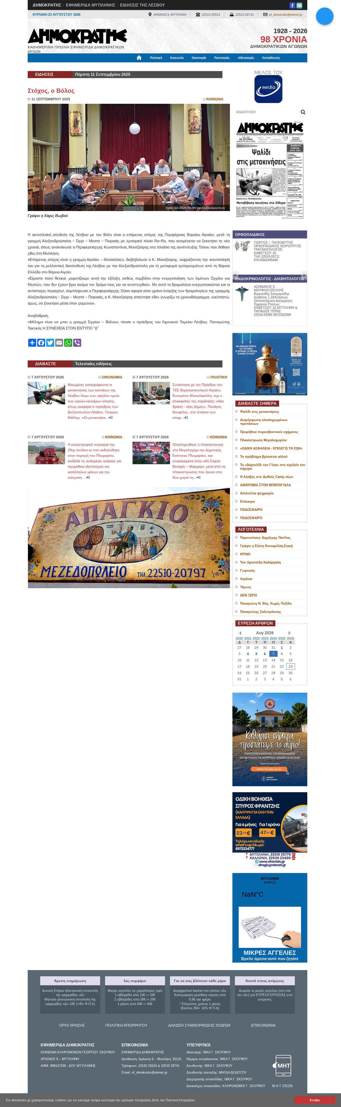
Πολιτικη (218, 377)
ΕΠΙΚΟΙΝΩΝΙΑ (263, 1025)
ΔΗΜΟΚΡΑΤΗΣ (47, 5)
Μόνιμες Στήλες (42, 66)
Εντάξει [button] (315, 1100)
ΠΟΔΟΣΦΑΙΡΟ (251, 510)
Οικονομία (199, 58)
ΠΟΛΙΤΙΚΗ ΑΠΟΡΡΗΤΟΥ (126, 1025)
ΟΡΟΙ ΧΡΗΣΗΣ (72, 1025)
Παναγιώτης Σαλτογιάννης (260, 612)
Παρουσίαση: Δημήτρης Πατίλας (265, 538)
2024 (273, 638)
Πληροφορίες (170, 66)
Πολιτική (156, 58)
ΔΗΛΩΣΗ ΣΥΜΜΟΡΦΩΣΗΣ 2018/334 (199, 1025)
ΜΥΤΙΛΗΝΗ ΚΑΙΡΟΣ (270, 890)
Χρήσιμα (129, 66)
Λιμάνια (246, 579)
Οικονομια (112, 377)
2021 (247, 638)
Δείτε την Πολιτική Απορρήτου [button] (173, 1100)
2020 (239, 638)
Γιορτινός (247, 570)
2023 (264, 638)
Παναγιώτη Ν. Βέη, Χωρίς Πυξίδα (266, 603)
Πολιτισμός (222, 58)
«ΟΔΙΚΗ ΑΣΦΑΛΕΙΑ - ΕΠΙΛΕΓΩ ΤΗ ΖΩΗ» (271, 448)
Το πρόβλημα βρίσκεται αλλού (264, 456)
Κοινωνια (214, 99)
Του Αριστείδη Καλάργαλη (260, 562)
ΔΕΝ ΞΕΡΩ (248, 595)
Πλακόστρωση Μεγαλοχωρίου (263, 440)
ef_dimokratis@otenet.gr (285, 14)
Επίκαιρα (247, 501)
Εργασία (67, 66)
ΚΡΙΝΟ (245, 554)
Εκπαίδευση (271, 58)
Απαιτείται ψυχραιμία (257, 493)
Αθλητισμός (246, 58)
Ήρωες (245, 587)
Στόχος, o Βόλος (51, 90)
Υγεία (111, 66)
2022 (256, 638)
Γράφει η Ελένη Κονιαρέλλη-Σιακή (266, 546)
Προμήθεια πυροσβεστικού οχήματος (269, 432)
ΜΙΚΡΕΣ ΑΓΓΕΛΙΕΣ (270, 955)
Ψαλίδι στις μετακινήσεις (259, 412)
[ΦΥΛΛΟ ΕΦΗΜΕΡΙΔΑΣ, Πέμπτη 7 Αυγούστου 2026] (269, 225)
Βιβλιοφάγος (90, 66)
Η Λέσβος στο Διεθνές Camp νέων (266, 477)
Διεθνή (148, 66)
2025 (281, 638)
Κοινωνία (176, 58)
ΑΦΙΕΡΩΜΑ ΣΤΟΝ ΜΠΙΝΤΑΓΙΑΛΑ (265, 485)
